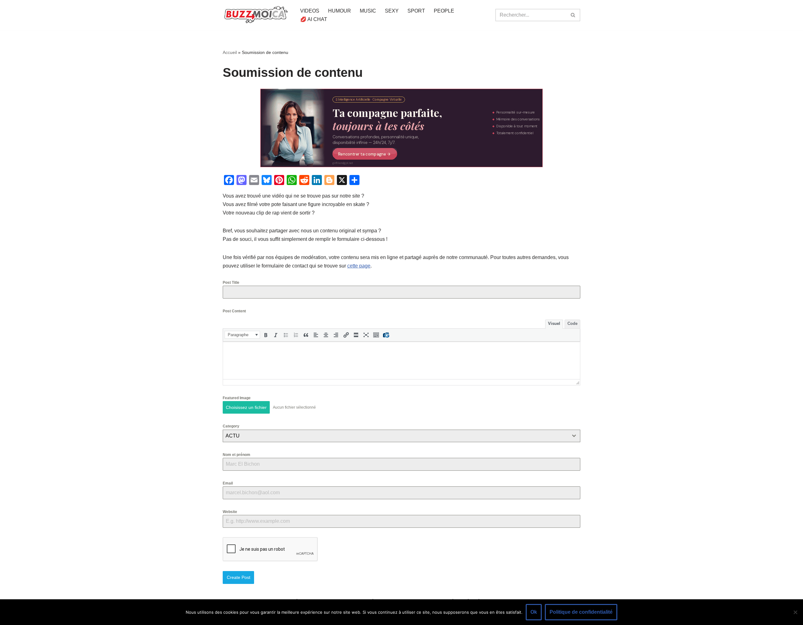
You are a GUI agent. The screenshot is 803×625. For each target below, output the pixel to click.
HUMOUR (339, 10)
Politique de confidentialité (581, 612)
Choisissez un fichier (246, 407)
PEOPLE (444, 10)
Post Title (231, 282)
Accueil (230, 52)
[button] (242, 335)
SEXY (392, 10)
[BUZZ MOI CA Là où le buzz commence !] (256, 15)
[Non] (795, 612)
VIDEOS (309, 10)
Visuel (554, 323)
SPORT (416, 10)
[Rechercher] (573, 15)
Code (572, 323)
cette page (358, 265)
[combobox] (401, 436)
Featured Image (237, 398)
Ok (533, 612)
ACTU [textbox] (233, 435)
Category (231, 426)
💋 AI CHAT (313, 19)
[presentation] (242, 335)
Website (230, 512)
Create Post (238, 577)
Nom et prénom (236, 455)
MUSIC (368, 10)
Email (228, 483)
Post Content (234, 311)
